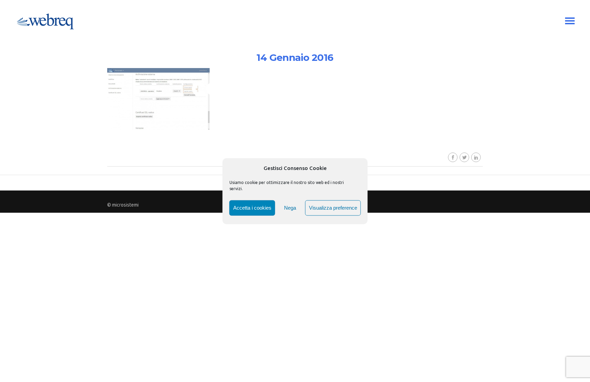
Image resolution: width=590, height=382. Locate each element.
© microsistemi (123, 205)
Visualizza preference (333, 208)
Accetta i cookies (252, 208)
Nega (290, 208)
